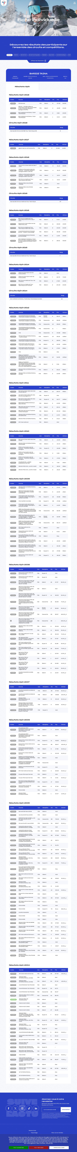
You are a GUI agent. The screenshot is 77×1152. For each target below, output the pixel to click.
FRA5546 (13, 403)
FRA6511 (13, 103)
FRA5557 (13, 348)
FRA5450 (13, 744)
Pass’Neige (34, 1132)
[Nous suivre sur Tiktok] (29, 1108)
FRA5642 (13, 510)
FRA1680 (13, 187)
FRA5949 (13, 1064)
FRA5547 (13, 840)
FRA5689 (13, 710)
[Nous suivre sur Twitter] (15, 1108)
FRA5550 (13, 878)
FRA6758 (13, 179)
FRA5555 (13, 934)
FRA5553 (13, 357)
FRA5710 (13, 273)
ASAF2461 (13, 999)
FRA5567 (13, 536)
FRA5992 (13, 995)
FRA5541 (13, 466)
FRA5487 (13, 658)
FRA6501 (13, 108)
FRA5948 (13, 1068)
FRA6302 (13, 601)
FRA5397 (13, 790)
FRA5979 (13, 1014)
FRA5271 (13, 672)
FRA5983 (13, 1003)
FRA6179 (13, 626)
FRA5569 (13, 912)
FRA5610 (13, 458)
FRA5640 (13, 522)
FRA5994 (13, 988)
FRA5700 (13, 643)
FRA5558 (13, 344)
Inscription (66, 1109)
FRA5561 (13, 324)
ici (51, 1143)
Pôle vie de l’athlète (57, 1132)
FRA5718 (13, 648)
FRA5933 (13, 1079)
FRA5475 (13, 729)
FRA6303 (13, 608)
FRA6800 (13, 170)
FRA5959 (13, 1051)
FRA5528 (13, 336)
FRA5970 (13, 1024)
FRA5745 (13, 219)
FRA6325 (13, 588)
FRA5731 (13, 1032)
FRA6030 (13, 634)
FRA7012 (13, 638)
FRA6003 (13, 977)
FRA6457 (13, 577)
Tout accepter (18, 1147)
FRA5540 (13, 469)
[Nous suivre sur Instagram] (22, 1108)
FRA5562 (13, 320)
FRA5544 (13, 399)
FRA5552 (13, 364)
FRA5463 (13, 767)
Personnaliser (59, 1147)
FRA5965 (13, 1039)
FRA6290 (13, 614)
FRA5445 (13, 422)
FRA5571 (13, 905)
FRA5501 (13, 369)
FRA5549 (13, 391)
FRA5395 (13, 793)
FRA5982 (13, 1006)
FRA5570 (13, 462)
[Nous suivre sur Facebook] (9, 1108)
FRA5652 (13, 487)
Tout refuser (38, 1147)
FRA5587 (13, 882)
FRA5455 (13, 753)
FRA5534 (13, 411)
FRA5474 (13, 735)
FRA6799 (13, 175)
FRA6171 (13, 630)
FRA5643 (13, 505)
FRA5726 (13, 235)
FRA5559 (13, 340)
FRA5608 (13, 823)
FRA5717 (13, 690)
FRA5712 (13, 240)
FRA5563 (13, 316)
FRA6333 (13, 582)
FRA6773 (13, 555)
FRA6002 (13, 981)
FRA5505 (13, 653)
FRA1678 (13, 183)
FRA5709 (13, 277)
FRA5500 (13, 373)
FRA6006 (13, 973)
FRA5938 (13, 1072)
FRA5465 (13, 668)
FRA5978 (13, 1020)
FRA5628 (13, 527)
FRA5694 (13, 699)
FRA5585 (13, 890)
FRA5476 (13, 663)
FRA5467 (13, 757)
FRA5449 (13, 740)
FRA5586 (13, 886)
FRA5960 (13, 1047)
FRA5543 (13, 942)
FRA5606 (13, 811)
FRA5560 (13, 328)
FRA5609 (13, 819)
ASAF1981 (13, 1043)
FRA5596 (13, 853)
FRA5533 (13, 407)
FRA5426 (13, 774)
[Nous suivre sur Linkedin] (36, 1108)
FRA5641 (13, 516)
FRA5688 (13, 704)
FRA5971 (13, 1028)
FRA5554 (13, 938)
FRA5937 (13, 1075)
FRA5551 (13, 874)
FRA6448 (13, 573)
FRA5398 (13, 786)
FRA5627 (13, 531)
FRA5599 (13, 501)
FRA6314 (13, 595)
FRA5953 (13, 1059)
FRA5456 (13, 418)
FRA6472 (13, 113)
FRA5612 (13, 448)
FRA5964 (13, 1010)
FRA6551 (13, 148)
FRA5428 (13, 777)
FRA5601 (13, 835)
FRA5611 (13, 453)
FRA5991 (13, 694)
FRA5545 (13, 395)
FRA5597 (13, 849)
